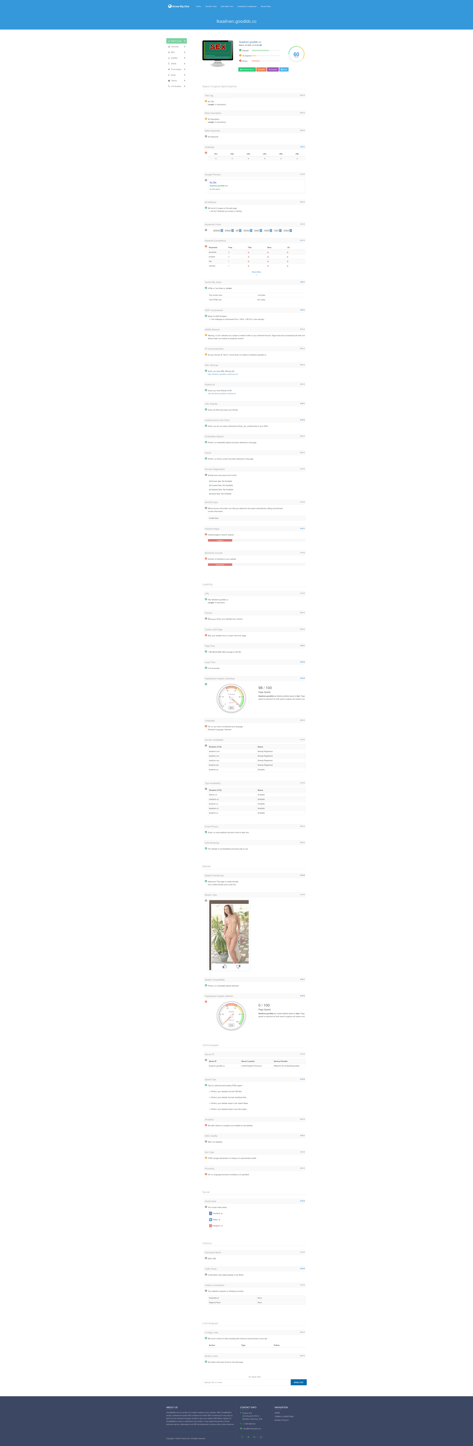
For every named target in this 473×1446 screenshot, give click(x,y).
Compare (273, 69)
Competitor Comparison (247, 6)
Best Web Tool (227, 6)
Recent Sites (266, 6)
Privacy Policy (282, 1420)
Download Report (248, 69)
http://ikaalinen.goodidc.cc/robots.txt (222, 393)
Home (198, 6)
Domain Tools (211, 6)
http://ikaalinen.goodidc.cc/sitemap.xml (223, 374)
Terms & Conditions (284, 1416)
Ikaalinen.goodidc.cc (250, 42)
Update (262, 69)
